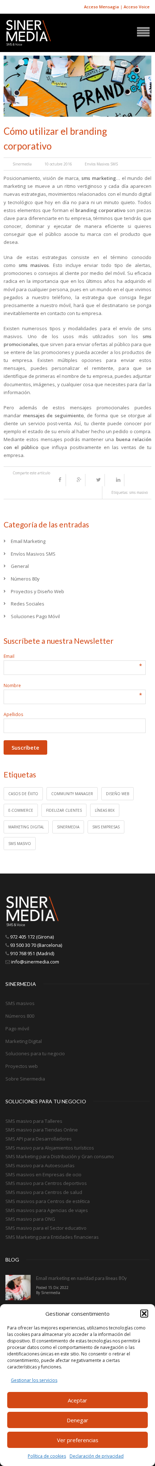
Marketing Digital (23, 1041)
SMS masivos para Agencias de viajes (46, 1210)
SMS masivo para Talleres (33, 1121)
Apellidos (13, 714)
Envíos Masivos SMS (101, 164)
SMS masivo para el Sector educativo (46, 1228)
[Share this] (62, 480)
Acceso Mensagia (101, 6)
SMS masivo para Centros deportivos (46, 1183)
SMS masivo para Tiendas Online (41, 1129)
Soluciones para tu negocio (35, 1053)
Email (73, 656)
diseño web (117, 793)
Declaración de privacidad (97, 1456)
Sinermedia (22, 164)
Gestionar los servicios (34, 1380)
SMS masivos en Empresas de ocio (43, 1174)
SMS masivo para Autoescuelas (40, 1165)
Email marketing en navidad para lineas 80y (81, 1278)
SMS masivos (20, 1003)
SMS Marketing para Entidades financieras (52, 1237)
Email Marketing (28, 541)
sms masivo (138, 492)
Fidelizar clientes (64, 810)
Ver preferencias (77, 1440)
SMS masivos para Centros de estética (47, 1201)
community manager (72, 793)
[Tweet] (100, 480)
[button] (144, 1313)
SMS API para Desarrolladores (38, 1138)
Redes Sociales (27, 603)
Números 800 (19, 1016)
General (20, 566)
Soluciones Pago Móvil (35, 616)
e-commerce (20, 810)
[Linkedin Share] (120, 480)
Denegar (77, 1420)
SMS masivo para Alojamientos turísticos (49, 1147)
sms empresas (106, 826)
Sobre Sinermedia (25, 1078)
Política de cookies (47, 1456)
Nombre (73, 685)
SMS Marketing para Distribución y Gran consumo (59, 1156)
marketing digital (26, 826)
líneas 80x (105, 810)
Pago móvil (17, 1028)
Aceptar (77, 1400)
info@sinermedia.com (35, 961)
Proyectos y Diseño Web (37, 591)
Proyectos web (21, 1066)
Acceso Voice (137, 6)
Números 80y (25, 578)
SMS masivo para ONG (30, 1219)
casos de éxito (23, 793)
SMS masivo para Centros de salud (43, 1192)
